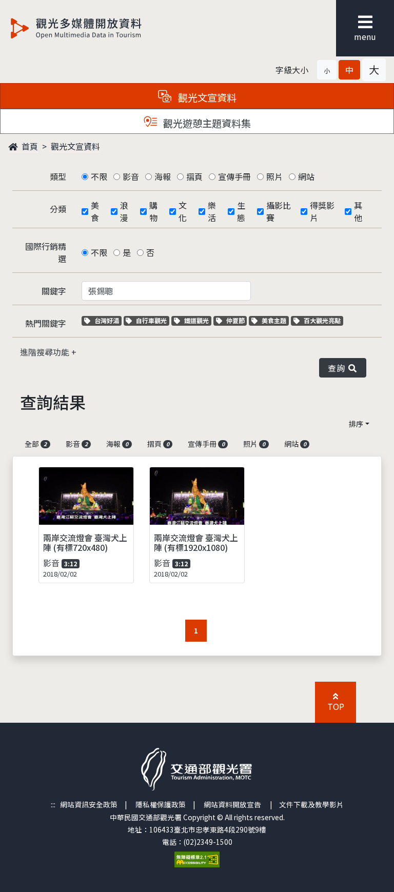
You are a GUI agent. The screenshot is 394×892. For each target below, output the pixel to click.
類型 (58, 176)
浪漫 (124, 211)
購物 (153, 211)
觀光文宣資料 (75, 146)
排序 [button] (356, 424)
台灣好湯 (108, 320)
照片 (274, 176)
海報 (162, 176)
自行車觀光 (151, 320)
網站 (306, 176)
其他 (358, 211)
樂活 (212, 211)
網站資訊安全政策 (88, 804)
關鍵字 (54, 291)
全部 (36, 444)
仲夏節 (236, 320)
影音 (131, 176)
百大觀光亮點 (322, 320)
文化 (183, 211)
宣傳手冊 (234, 176)
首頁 (28, 146)
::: (53, 804)
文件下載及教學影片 (311, 804)
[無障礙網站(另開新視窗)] (197, 858)
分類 (58, 209)
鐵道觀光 (197, 320)
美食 (95, 211)
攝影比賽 (278, 211)
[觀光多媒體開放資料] (93, 28)
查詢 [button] (338, 368)
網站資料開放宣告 (232, 804)
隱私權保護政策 (160, 804)
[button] (327, 70)
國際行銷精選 (45, 252)
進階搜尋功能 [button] (45, 352)
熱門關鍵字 (45, 323)
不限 (99, 176)
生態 (241, 211)
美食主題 (275, 320)
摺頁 (194, 176)
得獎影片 (322, 211)
